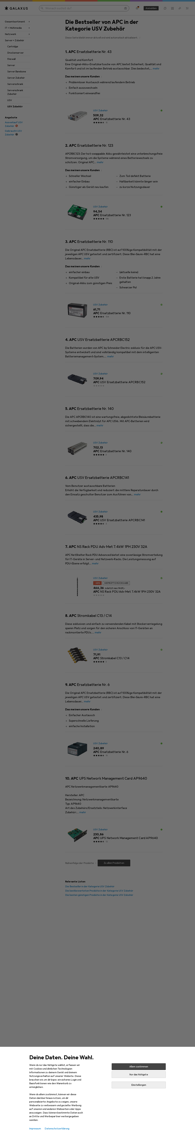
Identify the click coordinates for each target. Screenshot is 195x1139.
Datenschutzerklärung (57, 1128)
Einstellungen (138, 1084)
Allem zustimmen (138, 1066)
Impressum (35, 1128)
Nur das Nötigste (138, 1074)
